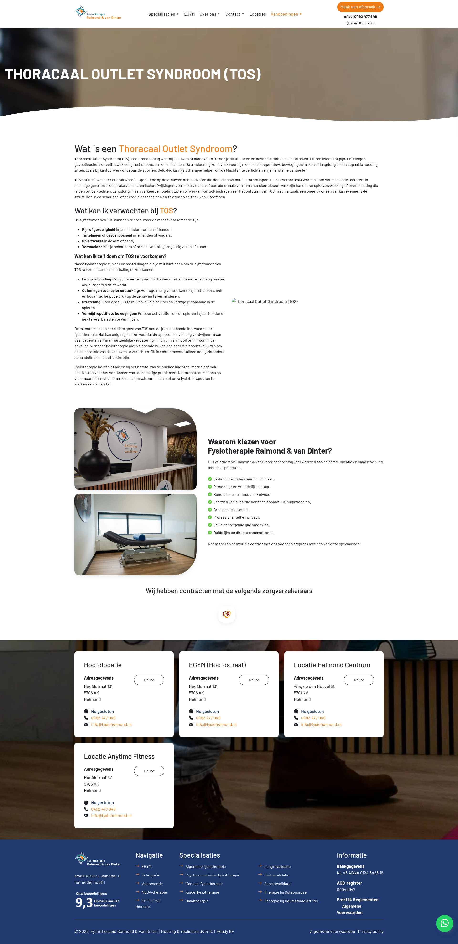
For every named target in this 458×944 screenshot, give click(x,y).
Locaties (258, 13)
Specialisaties (161, 13)
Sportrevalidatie (277, 883)
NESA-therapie (154, 892)
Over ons (208, 13)
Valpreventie (152, 883)
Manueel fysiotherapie (204, 883)
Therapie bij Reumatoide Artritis (291, 900)
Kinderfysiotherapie (202, 892)
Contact (232, 13)
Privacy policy (371, 931)
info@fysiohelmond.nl (111, 724)
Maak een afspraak (358, 6)
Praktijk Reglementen (358, 899)
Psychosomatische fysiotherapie (213, 875)
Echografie (151, 875)
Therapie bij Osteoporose (285, 892)
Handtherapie (197, 900)
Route (149, 679)
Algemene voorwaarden (332, 931)
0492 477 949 (103, 717)
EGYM (189, 13)
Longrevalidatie (277, 866)
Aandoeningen (284, 13)
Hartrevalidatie (276, 875)
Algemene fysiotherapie (206, 866)
